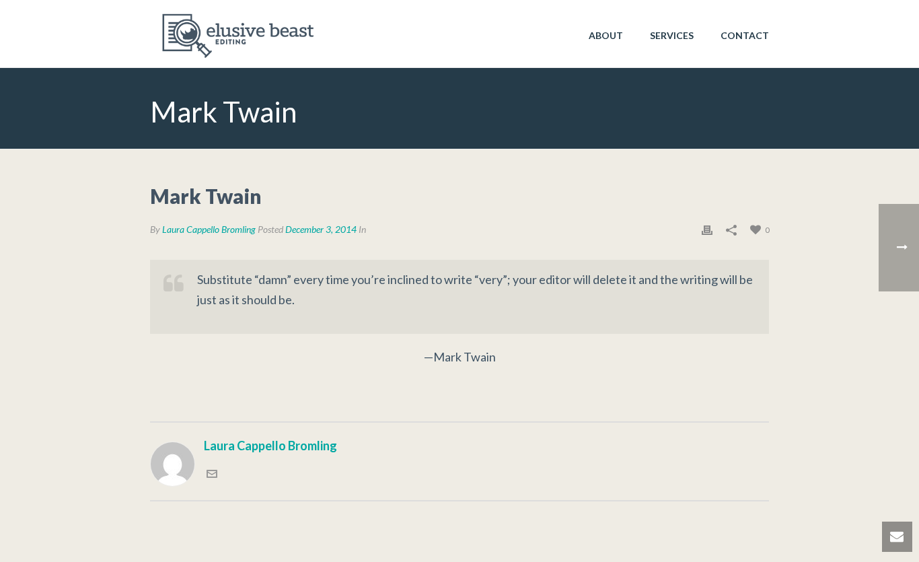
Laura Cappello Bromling (209, 229)
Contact (745, 35)
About (606, 35)
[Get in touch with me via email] (212, 472)
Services (672, 35)
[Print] (707, 229)
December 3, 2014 (321, 229)
